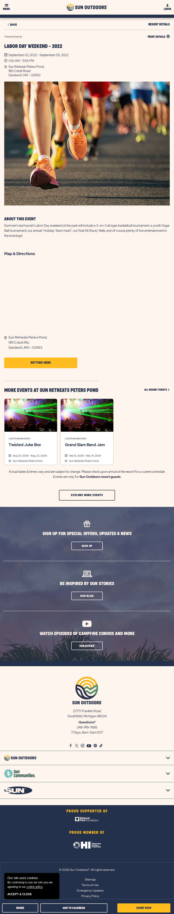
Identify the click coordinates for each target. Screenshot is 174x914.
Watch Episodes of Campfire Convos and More (87, 633)
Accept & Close (19, 894)
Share (20, 908)
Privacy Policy (90, 896)
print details (156, 36)
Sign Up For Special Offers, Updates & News (87, 533)
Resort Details (159, 24)
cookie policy (34, 886)
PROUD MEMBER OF (87, 832)
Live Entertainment (19, 438)
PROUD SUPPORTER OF (87, 811)
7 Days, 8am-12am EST (87, 732)
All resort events (157, 389)
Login (167, 9)
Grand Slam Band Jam (85, 444)
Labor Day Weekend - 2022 (33, 46)
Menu (6, 9)
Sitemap (90, 879)
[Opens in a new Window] (87, 820)
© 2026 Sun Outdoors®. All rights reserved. (87, 870)
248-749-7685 (87, 727)
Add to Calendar (74, 908)
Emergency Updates (90, 890)
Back (13, 24)
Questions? (87, 722)
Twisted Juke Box (25, 444)
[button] (89, 71)
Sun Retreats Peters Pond (27, 461)
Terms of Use (90, 885)
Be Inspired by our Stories (87, 583)
